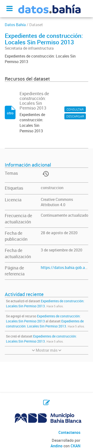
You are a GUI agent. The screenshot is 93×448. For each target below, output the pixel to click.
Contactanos (69, 432)
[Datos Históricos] (45, 177)
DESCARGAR (75, 116)
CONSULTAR (75, 109)
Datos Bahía (15, 24)
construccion (52, 187)
